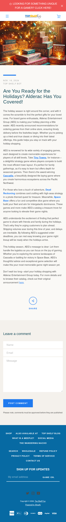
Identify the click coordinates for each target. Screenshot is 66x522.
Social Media (46, 438)
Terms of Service (44, 455)
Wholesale (29, 451)
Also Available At (27, 433)
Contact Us (33, 460)
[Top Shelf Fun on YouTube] (38, 493)
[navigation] (7, 16)
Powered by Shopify (33, 504)
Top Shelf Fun (40, 501)
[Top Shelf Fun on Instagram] (33, 493)
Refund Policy (48, 451)
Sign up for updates (33, 469)
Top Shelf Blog (51, 433)
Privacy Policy (20, 455)
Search (13, 451)
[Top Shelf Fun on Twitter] (27, 493)
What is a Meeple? (23, 438)
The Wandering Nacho (33, 443)
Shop (9, 433)
